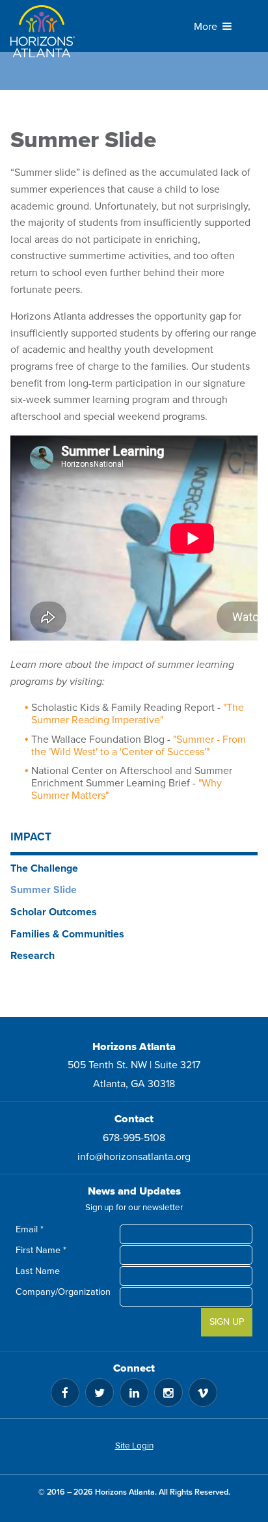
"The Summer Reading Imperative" (137, 713)
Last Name (38, 1271)
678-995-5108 (134, 1137)
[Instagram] (168, 1392)
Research (32, 955)
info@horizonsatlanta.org (134, 1156)
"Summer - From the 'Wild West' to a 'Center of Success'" (138, 745)
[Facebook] (65, 1392)
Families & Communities (67, 934)
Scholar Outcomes (53, 912)
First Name (41, 1250)
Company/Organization (67, 1291)
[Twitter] (99, 1392)
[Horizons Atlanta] (49, 31)
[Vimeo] (203, 1392)
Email (30, 1229)
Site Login (134, 1446)
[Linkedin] (134, 1392)
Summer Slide (43, 889)
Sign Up (226, 1321)
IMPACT (30, 837)
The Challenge (44, 868)
